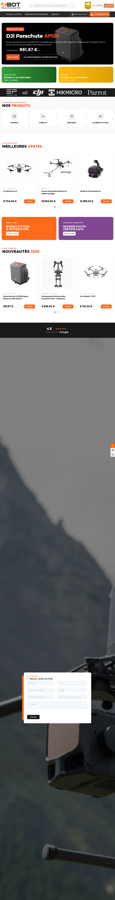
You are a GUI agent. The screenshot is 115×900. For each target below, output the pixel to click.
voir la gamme (11, 80)
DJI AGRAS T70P (87, 296)
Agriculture (10, 75)
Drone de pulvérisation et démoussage (54, 192)
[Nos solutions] (113, 454)
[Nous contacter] (113, 450)
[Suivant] (112, 118)
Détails (30, 201)
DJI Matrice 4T (10, 191)
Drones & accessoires (74, 77)
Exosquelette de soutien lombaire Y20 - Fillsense (53, 297)
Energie (64, 75)
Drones (8, 77)
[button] (3, 179)
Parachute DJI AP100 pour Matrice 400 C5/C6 (16, 297)
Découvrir (13, 57)
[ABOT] (10, 5)
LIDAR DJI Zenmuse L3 (90, 191)
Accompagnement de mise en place (41, 57)
